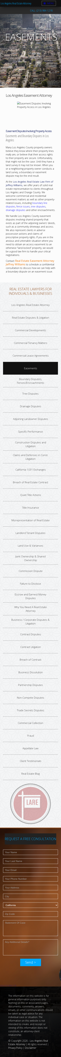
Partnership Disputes (30, 684)
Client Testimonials (30, 760)
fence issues (23, 206)
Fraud (30, 735)
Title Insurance (30, 507)
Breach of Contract (30, 659)
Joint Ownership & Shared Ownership (30, 558)
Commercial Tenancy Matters (30, 342)
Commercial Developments (30, 330)
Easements (30, 368)
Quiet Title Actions (30, 494)
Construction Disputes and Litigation (30, 444)
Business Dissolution (30, 672)
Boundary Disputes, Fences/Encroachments (30, 380)
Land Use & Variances (30, 545)
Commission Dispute (31, 570)
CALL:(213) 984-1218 (8, 985)
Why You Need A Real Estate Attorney (30, 608)
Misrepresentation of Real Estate (31, 520)
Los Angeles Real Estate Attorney (16, 3)
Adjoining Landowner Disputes (30, 418)
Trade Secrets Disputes (30, 710)
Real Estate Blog (30, 773)
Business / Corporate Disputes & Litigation (30, 621)
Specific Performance (30, 431)
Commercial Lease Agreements (31, 355)
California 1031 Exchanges (30, 469)
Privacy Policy (15, 1047)
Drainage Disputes (30, 406)
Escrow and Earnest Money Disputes (30, 596)
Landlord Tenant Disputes (30, 532)
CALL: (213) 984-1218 (41, 10)
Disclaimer (30, 1047)
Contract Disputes (30, 634)
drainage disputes (15, 210)
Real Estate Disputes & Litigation (30, 317)
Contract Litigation (30, 646)
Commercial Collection (30, 722)
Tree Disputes (30, 393)
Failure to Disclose (30, 583)
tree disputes (38, 206)
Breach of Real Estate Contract (30, 482)
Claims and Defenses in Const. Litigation (30, 456)
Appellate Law (30, 748)
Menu (50, 3)
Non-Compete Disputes (30, 697)
